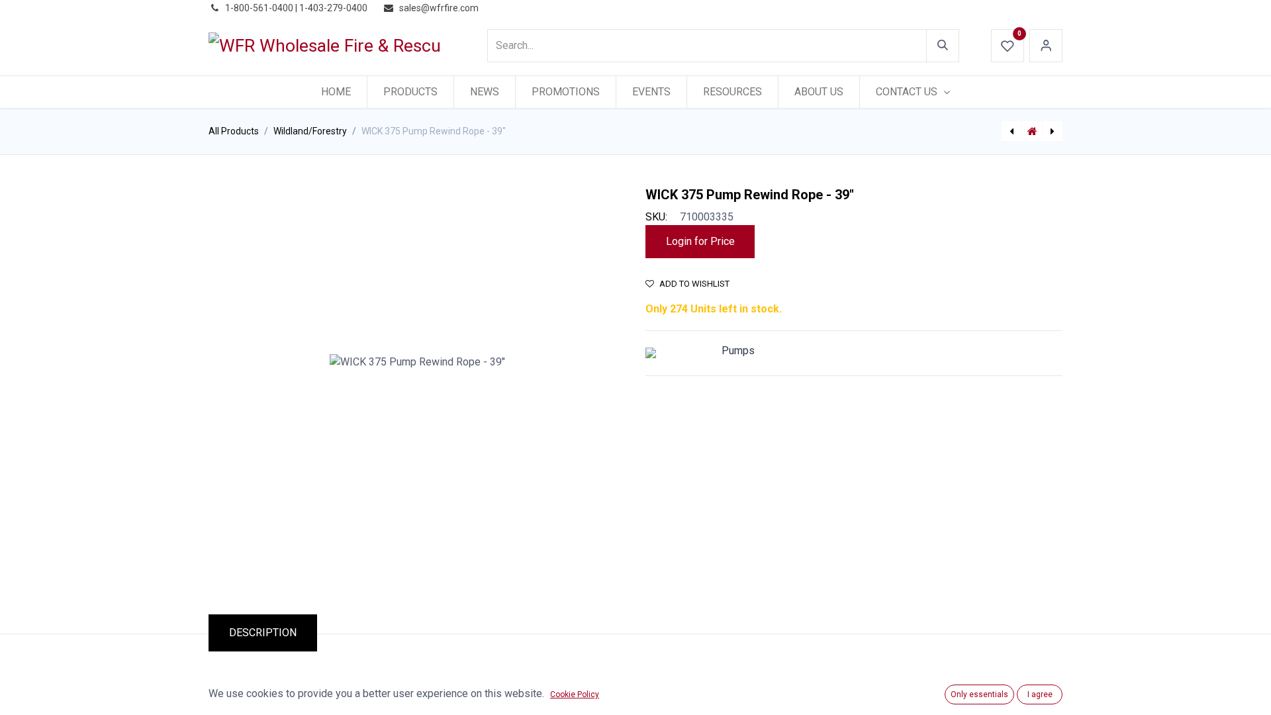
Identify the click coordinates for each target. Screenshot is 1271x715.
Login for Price (700, 241)
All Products (234, 131)
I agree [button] (1040, 694)
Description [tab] (263, 632)
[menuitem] (336, 92)
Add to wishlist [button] (694, 283)
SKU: (656, 217)
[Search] (942, 45)
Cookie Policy (574, 694)
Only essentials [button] (979, 694)
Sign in (1045, 45)
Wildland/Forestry (310, 131)
